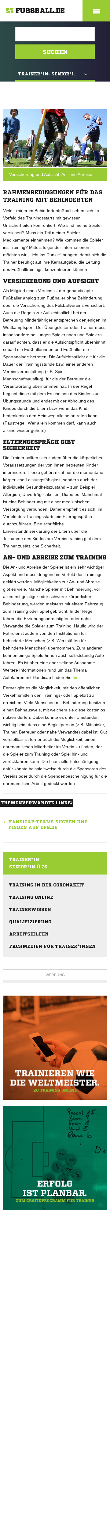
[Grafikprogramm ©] (55, 1158)
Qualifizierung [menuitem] (30, 922)
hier (76, 677)
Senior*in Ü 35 (28, 867)
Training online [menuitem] (31, 897)
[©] (55, 1048)
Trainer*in (24, 859)
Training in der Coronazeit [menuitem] (46, 885)
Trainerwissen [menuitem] (30, 909)
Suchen (55, 52)
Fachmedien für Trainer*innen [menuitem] (52, 946)
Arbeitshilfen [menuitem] (29, 934)
